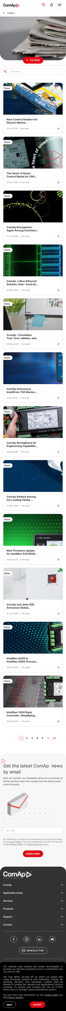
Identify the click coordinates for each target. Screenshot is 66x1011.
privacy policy (15, 842)
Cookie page (51, 995)
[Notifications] (51, 5)
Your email (10, 830)
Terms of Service (34, 844)
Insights (11, 13)
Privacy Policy (16, 844)
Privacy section (15, 997)
